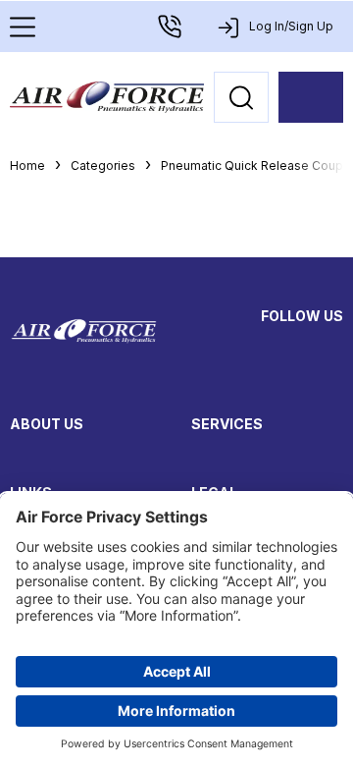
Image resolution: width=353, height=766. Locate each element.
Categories (103, 165)
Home (27, 165)
